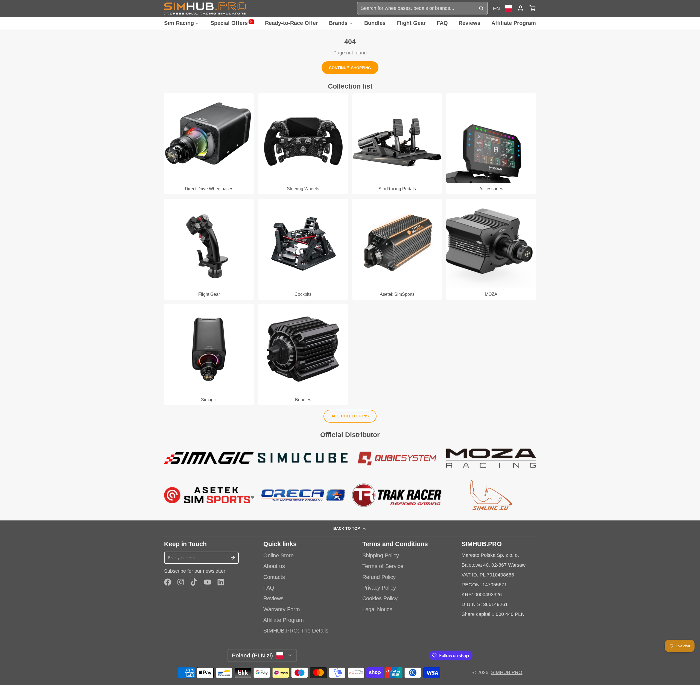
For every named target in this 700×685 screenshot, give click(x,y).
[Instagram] (181, 582)
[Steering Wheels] (303, 143)
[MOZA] (491, 249)
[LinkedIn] (220, 582)
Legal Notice (377, 609)
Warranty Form (281, 609)
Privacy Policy (379, 588)
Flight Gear (411, 23)
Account (520, 8)
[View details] (209, 458)
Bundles (375, 23)
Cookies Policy (380, 598)
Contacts (274, 577)
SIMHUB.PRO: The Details (295, 631)
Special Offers (232, 23)
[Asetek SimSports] (397, 249)
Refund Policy (379, 577)
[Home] (205, 8)
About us (274, 566)
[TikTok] (194, 582)
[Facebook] (167, 582)
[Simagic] (209, 354)
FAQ (442, 23)
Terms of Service (382, 566)
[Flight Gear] (209, 249)
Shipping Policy (380, 555)
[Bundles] (303, 354)
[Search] (481, 8)
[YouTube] (207, 582)
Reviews (469, 23)
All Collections (350, 416)
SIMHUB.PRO (506, 672)
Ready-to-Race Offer (291, 23)
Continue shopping (350, 68)
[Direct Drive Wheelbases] (209, 143)
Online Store (278, 555)
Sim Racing (179, 23)
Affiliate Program (513, 23)
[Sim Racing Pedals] (397, 143)
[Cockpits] (303, 249)
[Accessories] (491, 143)
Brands (338, 23)
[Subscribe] (233, 558)
